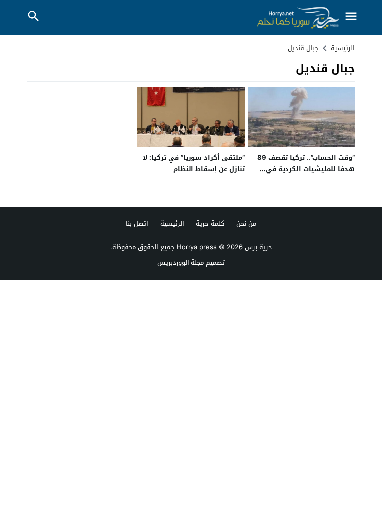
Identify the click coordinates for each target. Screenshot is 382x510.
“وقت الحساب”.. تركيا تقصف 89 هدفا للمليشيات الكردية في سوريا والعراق (306, 169)
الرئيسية (172, 223)
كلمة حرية (210, 223)
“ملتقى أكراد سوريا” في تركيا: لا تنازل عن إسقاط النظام (194, 163)
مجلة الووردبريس (180, 262)
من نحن (246, 223)
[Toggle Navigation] (351, 17)
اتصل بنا (137, 223)
